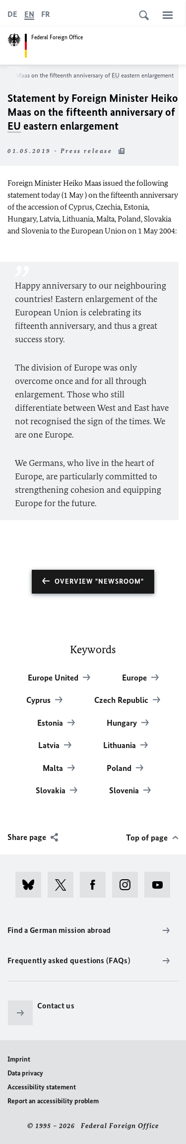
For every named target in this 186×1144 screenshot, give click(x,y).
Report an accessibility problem (53, 1101)
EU (116, 75)
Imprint (18, 1059)
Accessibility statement (41, 1087)
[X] (64, 885)
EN (29, 14)
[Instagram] (128, 885)
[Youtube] (160, 885)
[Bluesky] (31, 885)
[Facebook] (96, 885)
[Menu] (168, 15)
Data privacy (25, 1073)
